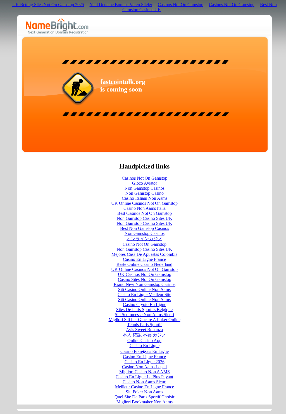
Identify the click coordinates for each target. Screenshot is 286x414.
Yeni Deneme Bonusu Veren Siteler (121, 4)
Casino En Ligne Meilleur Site (144, 294)
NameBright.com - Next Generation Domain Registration (57, 26)
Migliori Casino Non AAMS (144, 371)
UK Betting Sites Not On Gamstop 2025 (48, 4)
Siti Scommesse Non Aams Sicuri (144, 314)
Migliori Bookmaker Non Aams (144, 401)
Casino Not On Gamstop (144, 244)
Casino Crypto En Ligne (144, 304)
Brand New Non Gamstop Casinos (144, 284)
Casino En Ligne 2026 (145, 361)
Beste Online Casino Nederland (144, 264)
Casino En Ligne (144, 345)
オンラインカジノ (144, 238)
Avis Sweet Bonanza (144, 329)
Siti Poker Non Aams (144, 391)
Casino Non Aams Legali (144, 366)
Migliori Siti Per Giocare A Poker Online (144, 319)
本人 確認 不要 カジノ (144, 335)
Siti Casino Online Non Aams (144, 289)
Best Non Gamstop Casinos (144, 228)
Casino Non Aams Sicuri (144, 381)
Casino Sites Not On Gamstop (144, 279)
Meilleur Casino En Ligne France (144, 386)
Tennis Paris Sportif (144, 324)
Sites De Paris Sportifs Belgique (144, 309)
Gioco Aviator (144, 183)
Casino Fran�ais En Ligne (144, 351)
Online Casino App (144, 340)
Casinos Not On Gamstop (180, 4)
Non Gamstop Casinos (145, 188)
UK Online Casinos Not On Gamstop (144, 203)
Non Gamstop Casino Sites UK (144, 218)
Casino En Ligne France (144, 259)
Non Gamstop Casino (144, 193)
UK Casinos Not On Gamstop (144, 274)
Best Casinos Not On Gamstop (144, 213)
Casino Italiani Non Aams (144, 198)
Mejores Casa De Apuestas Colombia (144, 254)
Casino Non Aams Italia (144, 208)
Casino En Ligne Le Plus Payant (144, 376)
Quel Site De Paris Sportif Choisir (144, 396)
